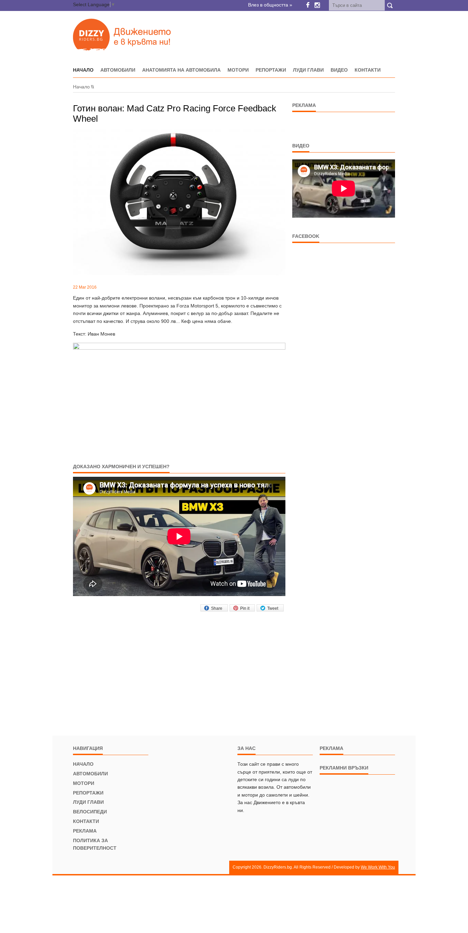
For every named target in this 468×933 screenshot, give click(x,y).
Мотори (238, 70)
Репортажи (271, 70)
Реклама (85, 831)
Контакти (368, 70)
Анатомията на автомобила (181, 70)
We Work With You (378, 867)
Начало (81, 86)
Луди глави (308, 70)
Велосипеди (90, 811)
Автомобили (117, 70)
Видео (339, 70)
